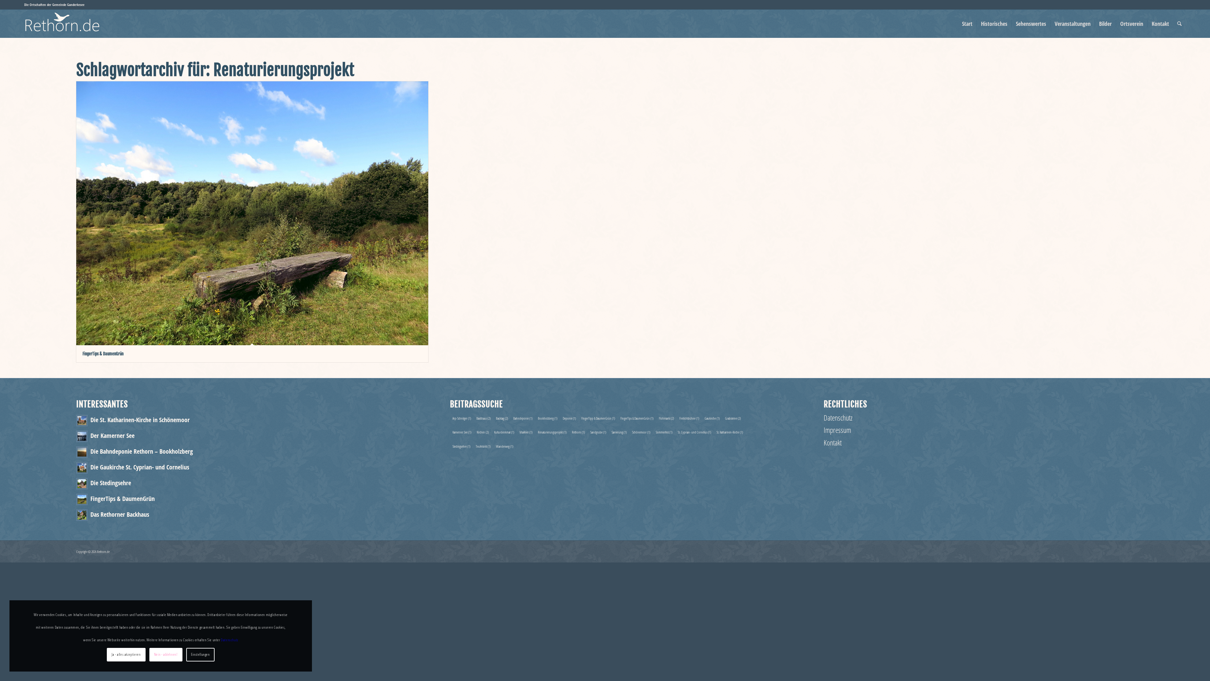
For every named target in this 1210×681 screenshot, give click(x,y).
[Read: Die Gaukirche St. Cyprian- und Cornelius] (82, 468)
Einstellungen (200, 654)
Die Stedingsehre (110, 482)
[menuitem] (967, 24)
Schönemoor (641, 432)
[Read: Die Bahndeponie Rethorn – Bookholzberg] (82, 452)
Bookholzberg (547, 418)
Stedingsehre (461, 446)
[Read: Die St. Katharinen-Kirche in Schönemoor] (82, 420)
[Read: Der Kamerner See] (82, 436)
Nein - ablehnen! (166, 654)
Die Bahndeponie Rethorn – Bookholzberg (141, 451)
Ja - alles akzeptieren (126, 654)
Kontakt (833, 442)
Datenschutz (838, 417)
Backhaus (483, 418)
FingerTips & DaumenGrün (103, 353)
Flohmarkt (666, 418)
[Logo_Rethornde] (75, 24)
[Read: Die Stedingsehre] (82, 483)
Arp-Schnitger (461, 418)
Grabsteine (733, 418)
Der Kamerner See (112, 435)
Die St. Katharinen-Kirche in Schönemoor (140, 419)
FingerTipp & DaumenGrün (598, 418)
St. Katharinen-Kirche (730, 432)
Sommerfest (664, 432)
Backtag (502, 418)
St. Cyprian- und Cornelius (694, 432)
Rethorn (578, 432)
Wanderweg (504, 446)
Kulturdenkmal (504, 432)
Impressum (837, 430)
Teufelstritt (483, 446)
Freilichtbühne (689, 418)
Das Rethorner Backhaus (119, 514)
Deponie (569, 418)
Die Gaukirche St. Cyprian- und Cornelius (139, 467)
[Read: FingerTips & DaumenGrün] (82, 499)
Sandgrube (598, 432)
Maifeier (526, 432)
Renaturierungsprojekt (552, 432)
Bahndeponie (523, 418)
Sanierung (619, 432)
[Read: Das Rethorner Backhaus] (82, 515)
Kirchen (483, 432)
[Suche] (1179, 24)
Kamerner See (461, 432)
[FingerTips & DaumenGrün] (252, 213)
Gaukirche (712, 418)
